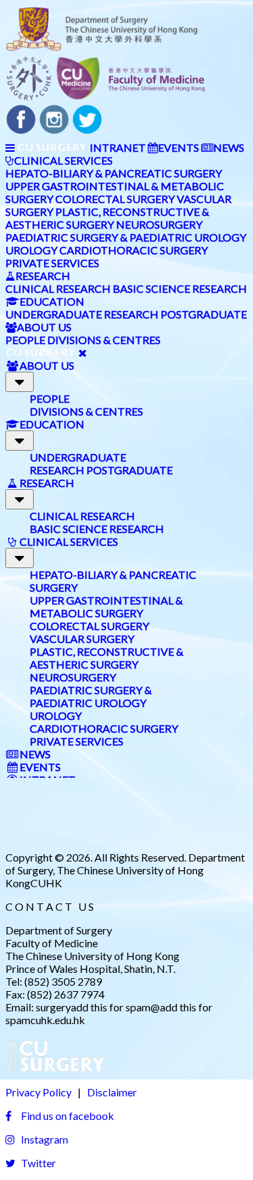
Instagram (43, 1139)
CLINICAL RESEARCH (58, 288)
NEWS (228, 147)
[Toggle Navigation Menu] (10, 147)
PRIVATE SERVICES (52, 262)
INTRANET (118, 147)
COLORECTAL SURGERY (115, 198)
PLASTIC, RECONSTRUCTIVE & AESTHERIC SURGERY (107, 218)
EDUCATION (52, 301)
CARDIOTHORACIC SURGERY (133, 250)
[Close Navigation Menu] (82, 352)
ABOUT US (44, 326)
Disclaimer (112, 1092)
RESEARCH (43, 275)
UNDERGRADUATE (53, 314)
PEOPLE (25, 339)
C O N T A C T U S (49, 906)
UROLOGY (31, 250)
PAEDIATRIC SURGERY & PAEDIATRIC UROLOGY (125, 237)
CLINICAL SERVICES (63, 160)
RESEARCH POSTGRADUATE (175, 314)
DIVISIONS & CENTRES (104, 339)
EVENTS (178, 147)
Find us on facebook (66, 1115)
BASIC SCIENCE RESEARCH (180, 288)
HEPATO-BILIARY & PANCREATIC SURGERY (113, 173)
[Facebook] (20, 130)
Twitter (37, 1162)
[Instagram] (53, 130)
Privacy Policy (38, 1092)
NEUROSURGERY (159, 224)
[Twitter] (87, 130)
